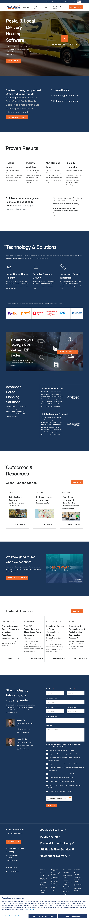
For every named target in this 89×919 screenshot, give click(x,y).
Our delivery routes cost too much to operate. (62, 750)
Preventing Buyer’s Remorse (66, 892)
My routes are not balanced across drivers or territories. (65, 764)
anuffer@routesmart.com (26, 745)
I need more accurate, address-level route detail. (63, 781)
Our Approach (44, 875)
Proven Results (61, 90)
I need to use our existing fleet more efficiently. (62, 774)
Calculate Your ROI (66, 351)
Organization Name (52, 698)
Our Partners (43, 887)
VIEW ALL (76, 611)
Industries (26, 7)
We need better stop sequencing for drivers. (62, 777)
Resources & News (57, 7)
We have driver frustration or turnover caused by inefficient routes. (64, 786)
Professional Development (55, 878)
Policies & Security (54, 886)
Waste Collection (51, 830)
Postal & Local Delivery (55, 843)
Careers (48, 1)
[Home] (13, 7)
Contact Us (75, 7)
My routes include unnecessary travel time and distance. (65, 754)
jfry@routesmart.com (25, 729)
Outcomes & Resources (65, 101)
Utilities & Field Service (55, 849)
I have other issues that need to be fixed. (61, 791)
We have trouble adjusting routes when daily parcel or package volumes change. (66, 769)
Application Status (54, 882)
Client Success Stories (67, 883)
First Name (50, 689)
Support (46, 7)
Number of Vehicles (52, 716)
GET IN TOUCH (13, 60)
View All (76, 482)
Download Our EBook (16, 578)
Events (54, 1)
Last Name (71, 689)
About (42, 870)
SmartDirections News (67, 876)
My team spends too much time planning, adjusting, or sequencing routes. (64, 759)
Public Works (49, 836)
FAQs (52, 890)
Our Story (43, 882)
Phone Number (72, 707)
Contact (60, 1)
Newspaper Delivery (53, 856)
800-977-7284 (12, 867)
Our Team (43, 885)
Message (49, 725)
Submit (50, 805)
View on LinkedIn (24, 732)
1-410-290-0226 (13, 871)
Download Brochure (16, 117)
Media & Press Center (67, 887)
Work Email (50, 707)
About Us (35, 7)
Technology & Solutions (66, 95)
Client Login (68, 1)
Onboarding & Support (55, 873)
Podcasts (65, 880)
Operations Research (43, 879)
